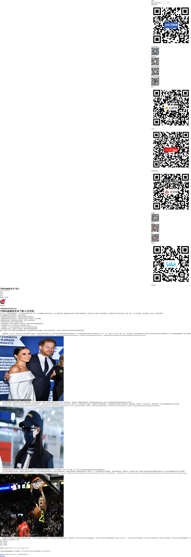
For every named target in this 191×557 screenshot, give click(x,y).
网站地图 (2, 556)
